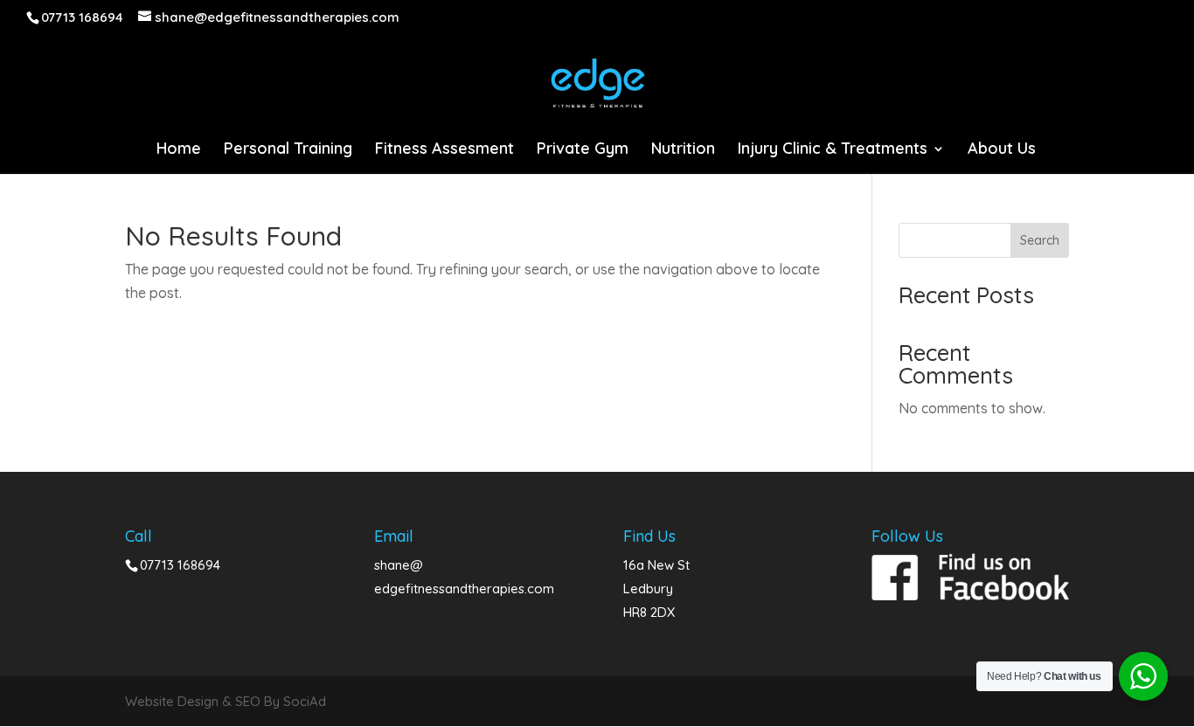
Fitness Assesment (444, 150)
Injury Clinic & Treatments (832, 150)
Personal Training (288, 150)
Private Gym (582, 150)
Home (178, 150)
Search (1039, 240)
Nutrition (683, 150)
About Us (1002, 150)
